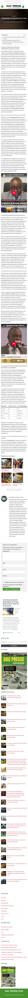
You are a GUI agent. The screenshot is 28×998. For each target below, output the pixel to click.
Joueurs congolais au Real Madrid (9, 947)
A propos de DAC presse (8, 1)
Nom (4, 563)
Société (2, 916)
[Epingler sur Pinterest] (18, 490)
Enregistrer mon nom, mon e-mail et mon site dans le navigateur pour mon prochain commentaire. (13, 584)
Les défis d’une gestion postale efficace (11, 40)
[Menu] (2, 6)
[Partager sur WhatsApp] (8, 490)
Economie (3, 897)
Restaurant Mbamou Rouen (7, 959)
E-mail (4, 569)
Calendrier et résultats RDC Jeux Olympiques (11, 952)
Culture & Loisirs (5, 913)
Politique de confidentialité (12, 3)
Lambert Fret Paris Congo (7, 954)
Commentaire (6, 551)
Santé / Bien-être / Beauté (7, 905)
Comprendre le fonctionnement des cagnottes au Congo (14, 957)
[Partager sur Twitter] (13, 490)
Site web (5, 575)
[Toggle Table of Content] (24, 35)
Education (14, 16)
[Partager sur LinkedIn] (20, 490)
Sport (2, 919)
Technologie (4, 911)
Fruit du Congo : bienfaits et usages (9, 945)
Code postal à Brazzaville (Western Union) (11, 949)
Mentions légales (17, 1)
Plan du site (21, 995)
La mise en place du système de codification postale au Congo (14, 38)
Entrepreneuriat (4, 903)
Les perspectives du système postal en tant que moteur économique (13, 42)
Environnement (4, 908)
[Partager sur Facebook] (10, 490)
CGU (23, 1)
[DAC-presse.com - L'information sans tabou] (15, 6)
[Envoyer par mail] (15, 490)
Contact (19, 3)
